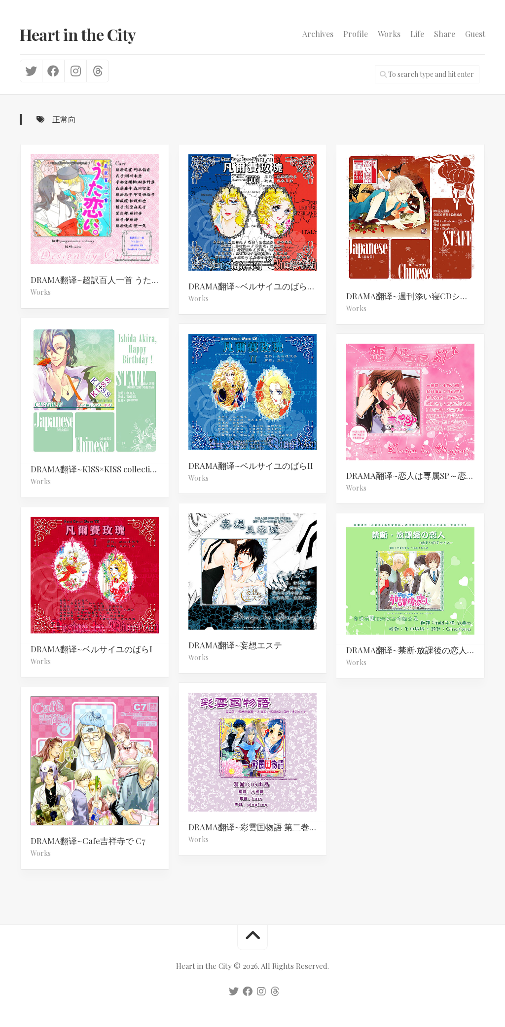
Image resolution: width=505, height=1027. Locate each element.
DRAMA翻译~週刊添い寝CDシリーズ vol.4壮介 (415, 295)
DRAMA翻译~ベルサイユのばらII (250, 465)
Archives (317, 34)
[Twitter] (31, 71)
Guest (475, 34)
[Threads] (97, 71)
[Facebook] (53, 71)
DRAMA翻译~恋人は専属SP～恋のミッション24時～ (415, 475)
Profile (355, 34)
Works (389, 34)
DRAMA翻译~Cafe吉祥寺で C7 (88, 840)
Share (444, 34)
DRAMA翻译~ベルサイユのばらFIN (254, 286)
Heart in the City (78, 34)
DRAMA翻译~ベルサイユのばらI (91, 648)
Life (417, 34)
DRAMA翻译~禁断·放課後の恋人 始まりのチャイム (415, 649)
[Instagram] (75, 71)
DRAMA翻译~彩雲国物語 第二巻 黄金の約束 (257, 826)
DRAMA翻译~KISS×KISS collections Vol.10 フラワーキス (100, 468)
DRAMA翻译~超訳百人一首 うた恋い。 (100, 279)
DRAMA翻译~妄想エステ (235, 644)
